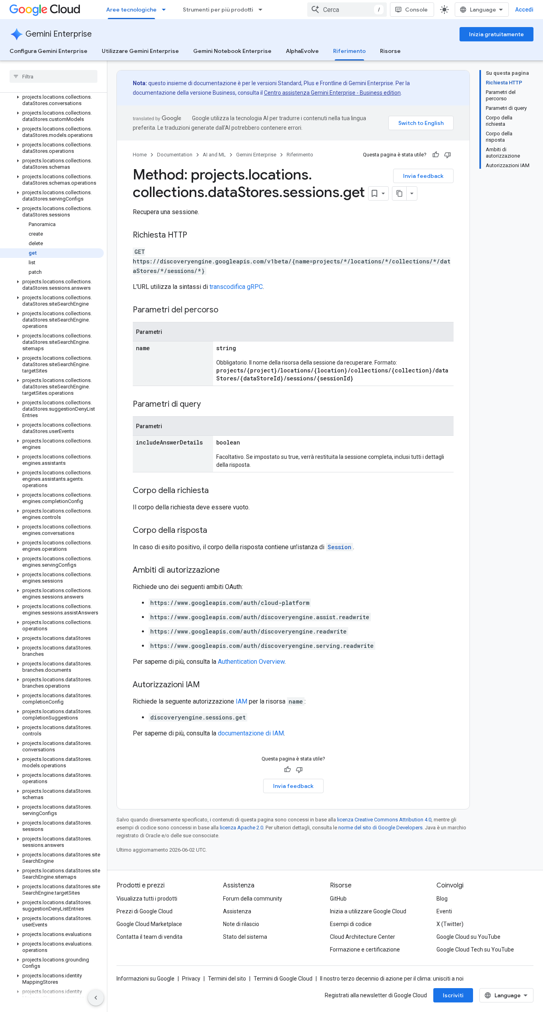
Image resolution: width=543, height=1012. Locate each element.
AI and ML (214, 155)
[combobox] (347, 9)
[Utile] (436, 155)
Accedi (524, 9)
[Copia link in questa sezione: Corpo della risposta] (215, 531)
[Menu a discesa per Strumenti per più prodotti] (262, 9)
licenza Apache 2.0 (241, 828)
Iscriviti (453, 995)
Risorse (390, 51)
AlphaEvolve (302, 51)
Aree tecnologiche (131, 9)
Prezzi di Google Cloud (144, 911)
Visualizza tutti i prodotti (146, 898)
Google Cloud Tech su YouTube (475, 949)
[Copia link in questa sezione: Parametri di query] (209, 404)
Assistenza (237, 911)
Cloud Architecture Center (362, 937)
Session (339, 547)
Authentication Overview (251, 661)
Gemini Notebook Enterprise (232, 51)
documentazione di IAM (251, 733)
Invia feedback (423, 175)
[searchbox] (53, 76)
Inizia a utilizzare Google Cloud (368, 911)
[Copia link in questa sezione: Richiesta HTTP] (195, 235)
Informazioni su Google (145, 978)
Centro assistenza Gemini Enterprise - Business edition (332, 93)
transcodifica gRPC (236, 287)
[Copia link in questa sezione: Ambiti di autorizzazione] (228, 570)
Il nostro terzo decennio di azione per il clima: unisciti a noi (391, 978)
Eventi (444, 911)
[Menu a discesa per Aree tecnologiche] (166, 9)
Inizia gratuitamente (496, 34)
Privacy (191, 978)
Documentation (174, 155)
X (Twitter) (449, 924)
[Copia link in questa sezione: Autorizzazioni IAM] (208, 685)
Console (416, 9)
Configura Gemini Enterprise (48, 51)
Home (140, 155)
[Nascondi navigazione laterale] (96, 998)
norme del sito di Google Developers (380, 828)
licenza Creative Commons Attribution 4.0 (384, 820)
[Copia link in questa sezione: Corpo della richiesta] (217, 491)
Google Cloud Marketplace (149, 924)
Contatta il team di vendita (149, 937)
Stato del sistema (245, 937)
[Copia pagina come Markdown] (399, 193)
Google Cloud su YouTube (468, 937)
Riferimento (349, 51)
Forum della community (252, 898)
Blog (442, 898)
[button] (52, 100)
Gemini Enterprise (58, 34)
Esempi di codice (351, 924)
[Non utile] (448, 155)
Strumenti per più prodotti (218, 9)
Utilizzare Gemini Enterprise (140, 51)
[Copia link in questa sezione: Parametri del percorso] (226, 310)
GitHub (338, 898)
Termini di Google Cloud (283, 978)
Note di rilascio (241, 924)
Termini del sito (227, 978)
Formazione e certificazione (365, 949)
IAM (241, 701)
